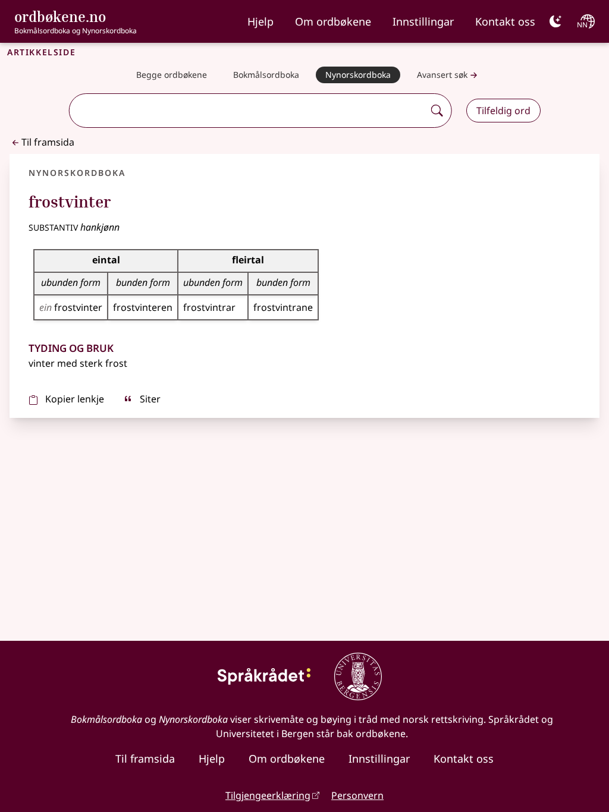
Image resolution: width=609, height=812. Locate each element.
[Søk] (437, 110)
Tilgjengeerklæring (267, 795)
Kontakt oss (505, 21)
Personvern (357, 795)
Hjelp (260, 21)
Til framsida (47, 142)
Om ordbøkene (333, 21)
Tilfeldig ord (503, 110)
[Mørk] (555, 21)
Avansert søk (442, 74)
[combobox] (247, 110)
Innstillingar (423, 21)
